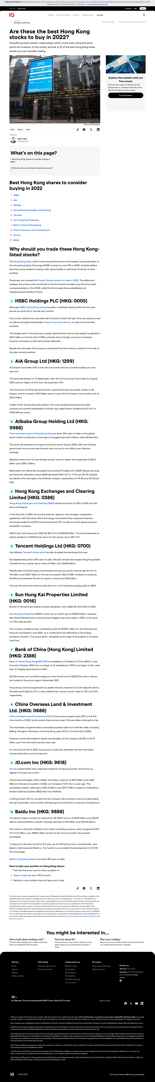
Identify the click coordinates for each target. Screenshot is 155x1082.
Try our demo (70, 982)
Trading (50, 15)
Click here (131, 968)
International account (47, 966)
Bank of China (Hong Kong (27, 225)
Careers (121, 1074)
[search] (144, 15)
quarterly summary (16, 919)
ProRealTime (70, 976)
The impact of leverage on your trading (132, 22)
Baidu (16, 240)
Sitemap (18, 1000)
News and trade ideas (101, 966)
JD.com (17, 235)
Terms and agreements (32, 1000)
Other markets (18, 976)
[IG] (11, 15)
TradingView (70, 969)
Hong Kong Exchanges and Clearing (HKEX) (32, 503)
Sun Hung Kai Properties (26, 220)
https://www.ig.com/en (98, 4)
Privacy (50, 1000)
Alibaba (17, 205)
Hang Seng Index (22, 261)
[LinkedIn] (98, 129)
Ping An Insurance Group (57, 322)
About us (76, 15)
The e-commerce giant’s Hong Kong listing (31, 433)
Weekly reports (98, 969)
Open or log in (20, 875)
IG (13, 1000)
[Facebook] (84, 129)
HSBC (16, 195)
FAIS (44, 1000)
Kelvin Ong (22, 139)
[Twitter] (91, 129)
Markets (15, 962)
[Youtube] (136, 1003)
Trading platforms (72, 962)
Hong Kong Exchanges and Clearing (32, 210)
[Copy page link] (77, 129)
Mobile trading (71, 966)
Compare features (72, 979)
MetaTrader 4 (70, 972)
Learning (100, 15)
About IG (58, 1000)
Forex (12, 129)
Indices (15, 969)
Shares (20, 129)
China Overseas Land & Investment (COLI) (31, 716)
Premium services (45, 969)
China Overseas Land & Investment (31, 230)
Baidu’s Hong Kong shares (22, 859)
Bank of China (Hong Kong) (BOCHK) (28, 661)
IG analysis (96, 962)
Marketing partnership (135, 1074)
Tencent (17, 215)
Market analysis (88, 15)
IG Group (113, 1074)
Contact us (124, 965)
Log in (143, 8)
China (28, 129)
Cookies (66, 1000)
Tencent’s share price (34, 552)
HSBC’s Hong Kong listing (33, 307)
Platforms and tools (63, 15)
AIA (15, 200)
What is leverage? (108, 22)
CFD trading (43, 962)
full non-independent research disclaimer (82, 916)
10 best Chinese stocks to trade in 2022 (58, 280)
